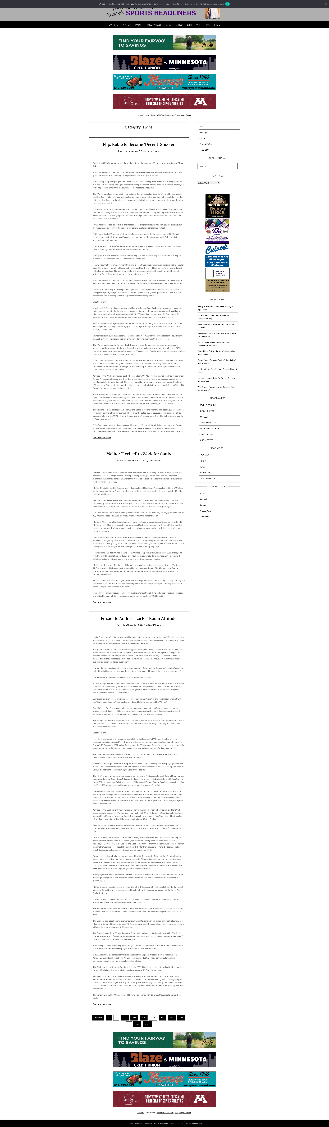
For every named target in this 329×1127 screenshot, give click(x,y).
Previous (98, 1018)
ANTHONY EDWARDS (209, 428)
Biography (203, 132)
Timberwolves (153, 25)
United (179, 25)
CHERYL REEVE (206, 434)
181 (171, 1018)
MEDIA (202, 461)
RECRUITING (205, 472)
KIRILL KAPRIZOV (207, 422)
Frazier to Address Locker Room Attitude (138, 618)
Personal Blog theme (194, 1123)
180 (162, 1018)
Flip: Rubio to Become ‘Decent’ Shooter (139, 144)
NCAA (202, 467)
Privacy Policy (205, 144)
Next (147, 1024)
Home (201, 126)
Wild (168, 25)
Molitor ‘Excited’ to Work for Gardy (138, 453)
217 (137, 1024)
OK (227, 4)
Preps (217, 25)
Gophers (113, 25)
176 (124, 1018)
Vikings (126, 25)
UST (198, 25)
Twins (138, 25)
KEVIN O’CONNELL (207, 405)
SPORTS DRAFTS (207, 478)
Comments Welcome (102, 437)
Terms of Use (205, 150)
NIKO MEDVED (206, 440)
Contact (202, 138)
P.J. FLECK (203, 417)
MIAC (207, 25)
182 (181, 1018)
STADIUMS (204, 455)
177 (134, 1018)
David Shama (153, 151)
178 (143, 1018)
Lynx (189, 25)
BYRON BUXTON (206, 411)
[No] (326, 4)
